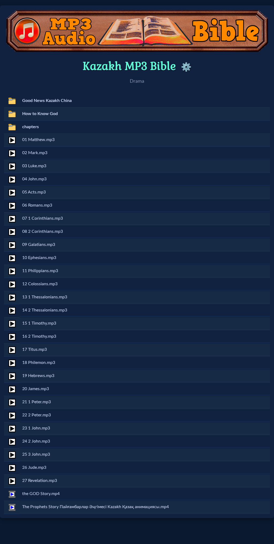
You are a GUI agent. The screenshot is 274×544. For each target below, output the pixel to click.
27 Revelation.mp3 (39, 480)
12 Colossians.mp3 (40, 284)
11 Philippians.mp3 (40, 271)
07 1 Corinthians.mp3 (42, 218)
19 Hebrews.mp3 (38, 376)
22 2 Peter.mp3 (36, 415)
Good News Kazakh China (47, 100)
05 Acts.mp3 (34, 192)
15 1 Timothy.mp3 (39, 323)
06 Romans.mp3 (37, 205)
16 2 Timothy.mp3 (39, 336)
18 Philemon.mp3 (38, 362)
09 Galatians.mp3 (38, 244)
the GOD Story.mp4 (41, 494)
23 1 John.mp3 (36, 428)
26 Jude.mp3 (34, 467)
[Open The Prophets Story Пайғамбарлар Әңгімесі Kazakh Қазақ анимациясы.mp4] (12, 507)
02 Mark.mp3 (34, 153)
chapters (30, 127)
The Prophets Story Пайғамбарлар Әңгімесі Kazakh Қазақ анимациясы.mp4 (95, 507)
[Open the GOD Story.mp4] (12, 494)
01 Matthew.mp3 (38, 140)
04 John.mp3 (34, 179)
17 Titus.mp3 (34, 349)
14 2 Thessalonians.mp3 (44, 310)
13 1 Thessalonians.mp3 (44, 297)
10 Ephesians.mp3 (39, 258)
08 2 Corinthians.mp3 (42, 231)
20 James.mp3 (35, 389)
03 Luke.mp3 (34, 166)
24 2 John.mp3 (36, 441)
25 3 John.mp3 (36, 454)
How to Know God (40, 114)
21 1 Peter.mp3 (36, 402)
